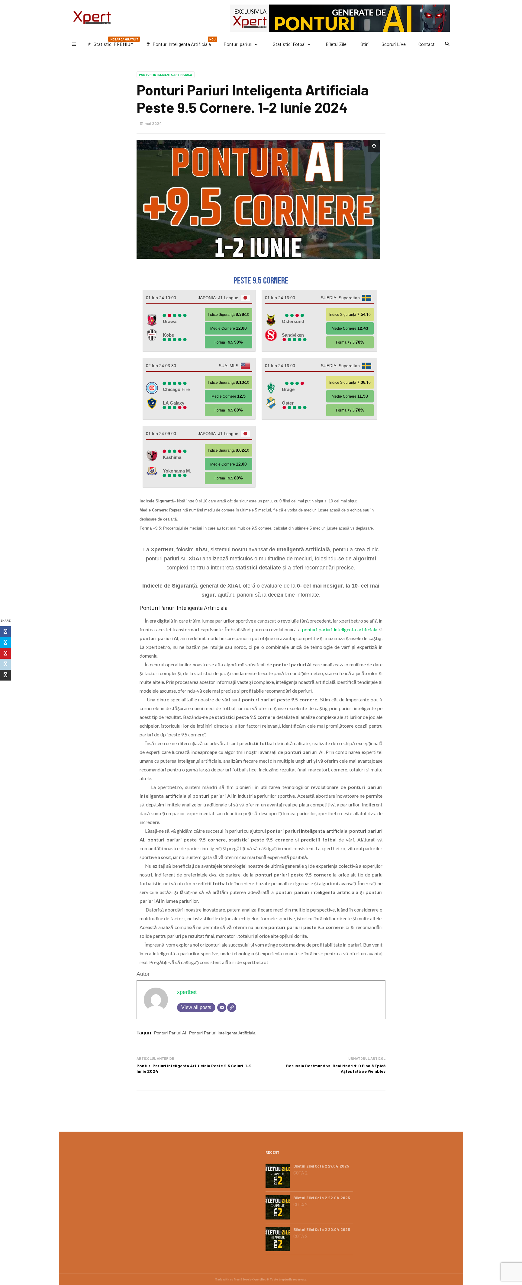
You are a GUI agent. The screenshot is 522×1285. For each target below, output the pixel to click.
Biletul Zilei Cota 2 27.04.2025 (321, 1166)
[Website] (231, 1007)
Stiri (364, 44)
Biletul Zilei (337, 44)
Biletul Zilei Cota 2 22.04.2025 (321, 1197)
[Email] (221, 1007)
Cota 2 (300, 1172)
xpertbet (187, 992)
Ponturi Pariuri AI (170, 1032)
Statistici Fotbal (289, 44)
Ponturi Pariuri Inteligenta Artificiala (222, 1032)
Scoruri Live (394, 44)
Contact (426, 44)
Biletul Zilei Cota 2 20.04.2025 (321, 1229)
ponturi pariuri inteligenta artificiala (339, 629)
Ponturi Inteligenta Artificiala (181, 42)
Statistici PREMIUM (112, 42)
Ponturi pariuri (238, 44)
